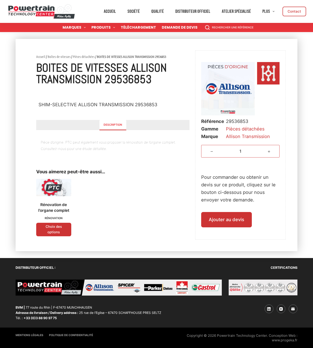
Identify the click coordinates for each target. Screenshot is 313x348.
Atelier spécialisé (236, 11)
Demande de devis (180, 27)
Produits (101, 27)
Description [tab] (113, 124)
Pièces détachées (84, 56)
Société (133, 11)
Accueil (110, 11)
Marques (72, 27)
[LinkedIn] (269, 308)
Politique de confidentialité (71, 335)
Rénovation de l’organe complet (53, 207)
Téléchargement (138, 27)
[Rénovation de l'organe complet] (53, 187)
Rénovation (54, 218)
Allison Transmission (248, 136)
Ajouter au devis (226, 219)
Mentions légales (29, 335)
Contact (294, 11)
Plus (266, 11)
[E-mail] (293, 308)
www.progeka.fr (284, 340)
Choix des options (54, 229)
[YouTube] (281, 308)
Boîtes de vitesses (59, 56)
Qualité (157, 11)
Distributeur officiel (192, 11)
